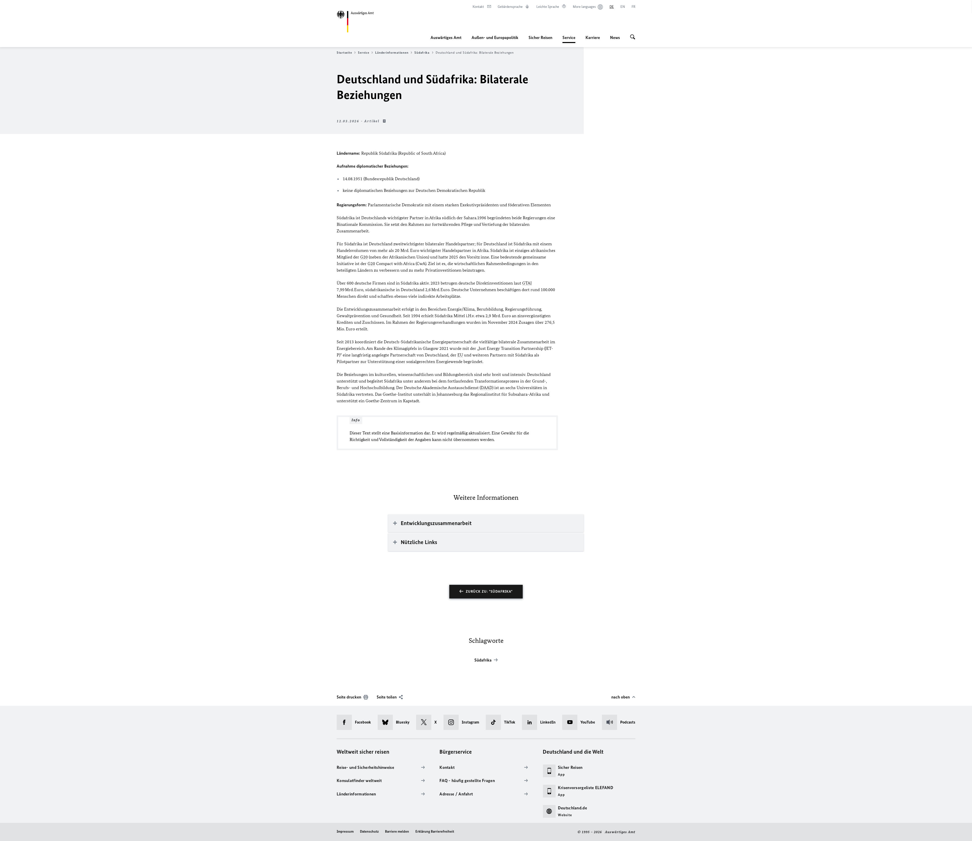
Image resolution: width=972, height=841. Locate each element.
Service (568, 39)
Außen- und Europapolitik (495, 37)
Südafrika (422, 52)
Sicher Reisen (540, 37)
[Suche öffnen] (632, 37)
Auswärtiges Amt (446, 37)
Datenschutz (369, 831)
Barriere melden (397, 831)
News (615, 37)
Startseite (344, 52)
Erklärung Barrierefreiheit (434, 831)
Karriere (592, 37)
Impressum (345, 831)
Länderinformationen (391, 52)
